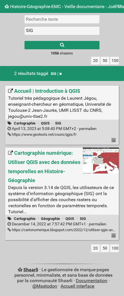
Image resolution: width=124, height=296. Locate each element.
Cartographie (24, 123)
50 (105, 60)
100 (115, 60)
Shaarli (30, 269)
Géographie (50, 218)
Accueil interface (77, 286)
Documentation (91, 280)
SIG (53, 74)
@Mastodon (44, 286)
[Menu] (119, 7)
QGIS (45, 123)
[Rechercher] (62, 45)
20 (95, 60)
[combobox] (62, 30)
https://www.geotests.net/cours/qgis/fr (43, 134)
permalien (54, 128)
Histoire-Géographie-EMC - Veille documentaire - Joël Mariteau (66, 6)
